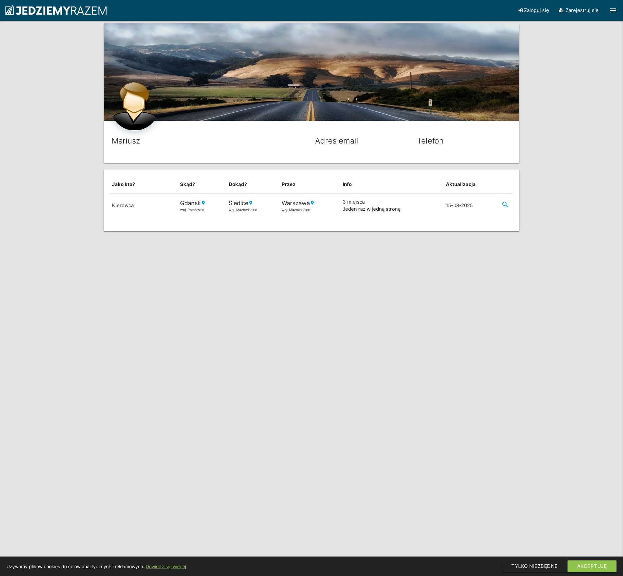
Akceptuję (592, 566)
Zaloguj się (536, 10)
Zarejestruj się (581, 10)
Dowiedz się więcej (166, 566)
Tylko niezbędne (534, 566)
